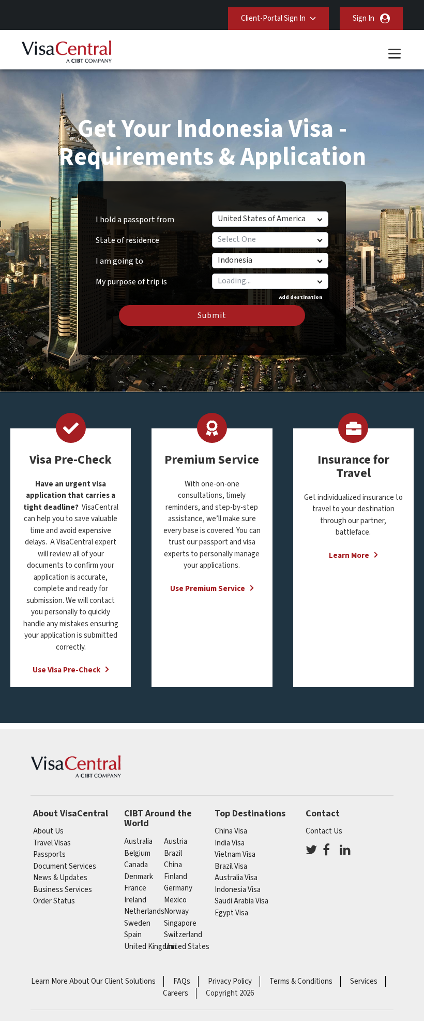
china (173, 864)
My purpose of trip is (131, 278)
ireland (135, 900)
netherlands (144, 911)
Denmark (138, 876)
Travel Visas (52, 843)
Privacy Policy (230, 981)
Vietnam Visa (235, 854)
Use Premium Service (207, 588)
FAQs (181, 981)
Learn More (349, 555)
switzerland (183, 934)
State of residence (127, 240)
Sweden (137, 923)
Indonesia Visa (238, 889)
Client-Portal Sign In (273, 18)
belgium (137, 853)
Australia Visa (236, 877)
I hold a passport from (135, 219)
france (135, 888)
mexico (175, 900)
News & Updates (60, 877)
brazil (173, 853)
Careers (175, 993)
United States (186, 946)
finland (175, 876)
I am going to (119, 261)
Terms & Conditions (300, 981)
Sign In (363, 18)
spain (133, 934)
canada (136, 864)
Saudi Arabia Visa (241, 901)
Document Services (64, 866)
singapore (180, 923)
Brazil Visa (231, 866)
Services (363, 981)
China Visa (231, 831)
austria (175, 841)
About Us (48, 831)
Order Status (54, 901)
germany (178, 888)
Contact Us (324, 831)
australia (138, 841)
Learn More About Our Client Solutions (93, 981)
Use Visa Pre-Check (66, 670)
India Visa (230, 843)
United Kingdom (150, 946)
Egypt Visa (231, 913)
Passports (49, 854)
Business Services (62, 889)
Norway (176, 911)
